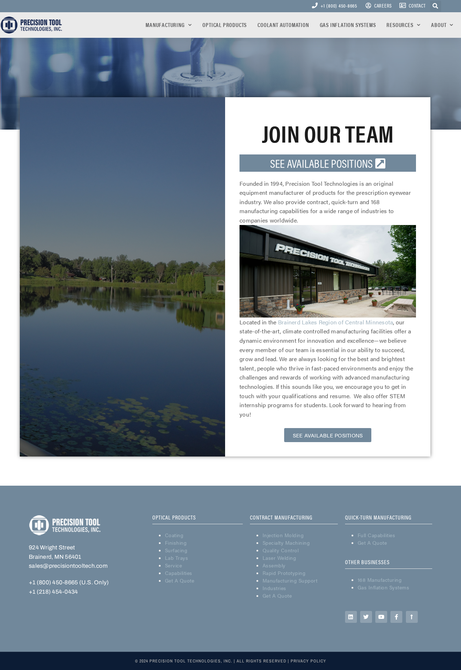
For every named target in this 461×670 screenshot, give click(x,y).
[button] (328, 435)
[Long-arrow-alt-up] (412, 617)
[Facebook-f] (396, 617)
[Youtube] (381, 617)
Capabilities (178, 572)
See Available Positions (322, 163)
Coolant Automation (283, 25)
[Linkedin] (351, 617)
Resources (399, 25)
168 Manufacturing (380, 579)
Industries (274, 588)
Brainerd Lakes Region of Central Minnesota (335, 322)
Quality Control (281, 550)
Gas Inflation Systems (348, 25)
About (438, 25)
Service (173, 565)
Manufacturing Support (290, 580)
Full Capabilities (376, 535)
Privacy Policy (308, 661)
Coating (174, 535)
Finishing (176, 542)
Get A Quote (179, 580)
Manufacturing (165, 25)
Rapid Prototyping (284, 572)
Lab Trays (176, 557)
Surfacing (176, 550)
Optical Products (224, 25)
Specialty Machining (286, 542)
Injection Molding (283, 535)
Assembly (274, 565)
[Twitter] (366, 617)
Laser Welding (279, 557)
